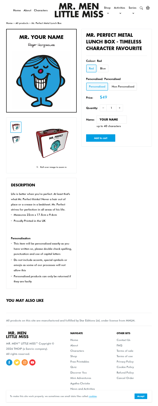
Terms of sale (125, 350)
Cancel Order (125, 378)
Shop (107, 7)
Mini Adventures (80, 378)
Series (132, 7)
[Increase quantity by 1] (119, 108)
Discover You (78, 372)
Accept (140, 396)
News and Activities (82, 388)
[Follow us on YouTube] (32, 362)
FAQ (119, 345)
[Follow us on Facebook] (9, 362)
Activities (119, 7)
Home (17, 10)
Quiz (73, 367)
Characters (41, 10)
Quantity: (92, 108)
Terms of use (125, 356)
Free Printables (79, 361)
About (27, 10)
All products (22, 23)
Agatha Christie (80, 383)
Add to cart (100, 138)
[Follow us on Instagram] (25, 362)
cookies (93, 396)
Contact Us (123, 340)
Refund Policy (125, 372)
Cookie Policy (125, 367)
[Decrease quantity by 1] (103, 108)
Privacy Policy (125, 361)
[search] (141, 7)
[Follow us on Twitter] (17, 362)
